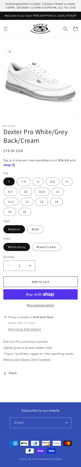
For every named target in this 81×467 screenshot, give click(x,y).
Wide (35, 229)
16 (24, 212)
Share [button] (13, 373)
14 (56, 202)
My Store (33, 459)
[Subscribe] (66, 423)
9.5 (10, 192)
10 (25, 192)
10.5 (42, 192)
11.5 (11, 202)
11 (57, 192)
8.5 (52, 182)
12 (27, 202)
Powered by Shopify (50, 459)
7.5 (23, 182)
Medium (14, 229)
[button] (6, 29)
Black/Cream (46, 247)
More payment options (40, 305)
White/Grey (16, 247)
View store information (24, 329)
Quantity (9, 257)
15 (9, 212)
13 (41, 202)
